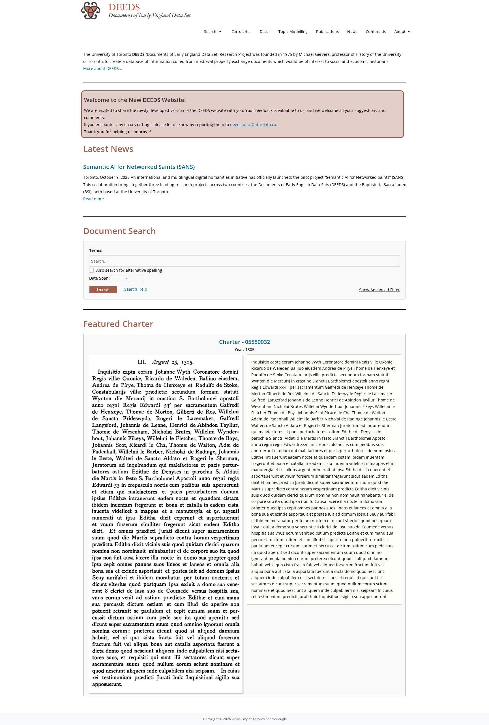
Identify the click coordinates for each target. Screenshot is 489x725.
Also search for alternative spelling (129, 270)
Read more (93, 198)
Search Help (135, 289)
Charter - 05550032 (244, 342)
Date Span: (99, 278)
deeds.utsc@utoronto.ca (253, 124)
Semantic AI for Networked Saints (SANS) (139, 167)
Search (103, 289)
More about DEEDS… (102, 68)
